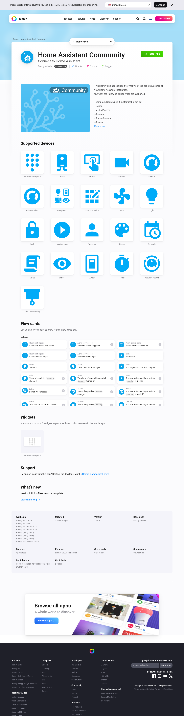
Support (117, 18)
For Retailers (76, 714)
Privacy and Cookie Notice (144, 689)
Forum (74, 693)
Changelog (75, 676)
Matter (104, 680)
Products (67, 18)
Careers (45, 665)
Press (44, 683)
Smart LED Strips (18, 708)
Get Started (76, 665)
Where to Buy (47, 676)
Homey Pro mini (18, 672)
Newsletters (47, 687)
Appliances (21, 553)
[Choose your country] (150, 18)
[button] (128, 4)
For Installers (76, 707)
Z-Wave (104, 665)
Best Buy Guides (19, 693)
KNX (103, 672)
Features (80, 18)
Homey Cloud (17, 665)
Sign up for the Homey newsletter (156, 660)
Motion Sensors (18, 697)
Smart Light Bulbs (19, 712)
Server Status (76, 680)
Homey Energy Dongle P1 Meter (24, 683)
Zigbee (104, 668)
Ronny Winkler (139, 520)
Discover (104, 18)
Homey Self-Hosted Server (22, 676)
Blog (43, 680)
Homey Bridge (17, 680)
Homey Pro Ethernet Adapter (23, 687)
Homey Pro (16, 668)
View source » (139, 553)
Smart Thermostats (19, 704)
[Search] (137, 18)
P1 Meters (105, 701)
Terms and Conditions (163, 689)
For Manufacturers (79, 711)
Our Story (45, 668)
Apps (92, 18)
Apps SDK (75, 668)
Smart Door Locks (19, 701)
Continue (160, 5)
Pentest (74, 697)
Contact (45, 691)
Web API (74, 672)
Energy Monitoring (108, 697)
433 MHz (105, 676)
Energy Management (109, 693)
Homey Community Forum (95, 474)
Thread (104, 683)
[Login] (144, 18)
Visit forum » (100, 553)
